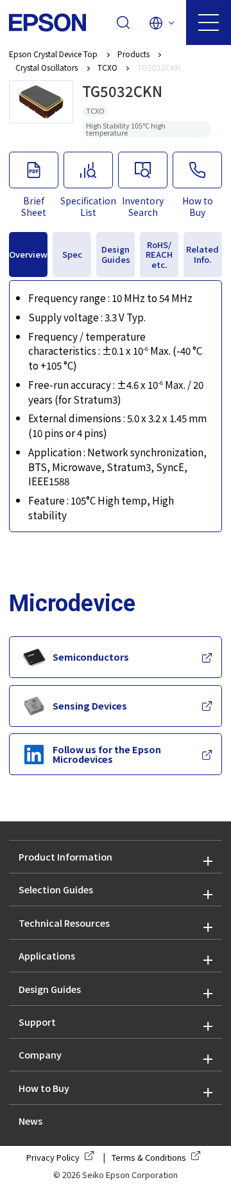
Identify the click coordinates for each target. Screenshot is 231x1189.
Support (37, 1021)
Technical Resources (64, 922)
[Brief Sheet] (33, 170)
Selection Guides (56, 889)
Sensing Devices (90, 705)
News (30, 1120)
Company (40, 1054)
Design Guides (50, 989)
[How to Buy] (197, 170)
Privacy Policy (53, 1157)
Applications (47, 955)
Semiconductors (91, 656)
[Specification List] (88, 170)
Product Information (65, 856)
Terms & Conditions (149, 1157)
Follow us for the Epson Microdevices (107, 753)
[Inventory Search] (142, 170)
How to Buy (44, 1088)
